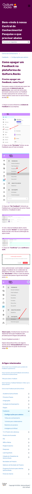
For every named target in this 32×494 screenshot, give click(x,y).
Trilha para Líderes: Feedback (9, 378)
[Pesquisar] (28, 42)
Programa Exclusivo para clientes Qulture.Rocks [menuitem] (13, 469)
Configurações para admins (19, 57)
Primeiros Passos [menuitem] (8, 397)
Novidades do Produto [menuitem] (9, 461)
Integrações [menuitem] (6, 400)
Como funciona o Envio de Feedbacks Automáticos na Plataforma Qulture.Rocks (15, 373)
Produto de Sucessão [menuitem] (9, 435)
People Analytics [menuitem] (8, 446)
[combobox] (14, 42)
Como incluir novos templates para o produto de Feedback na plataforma (14, 367)
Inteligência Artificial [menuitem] (11, 428)
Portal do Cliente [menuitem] (8, 474)
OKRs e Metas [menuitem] (7, 442)
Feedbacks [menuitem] (6, 411)
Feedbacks (5, 57)
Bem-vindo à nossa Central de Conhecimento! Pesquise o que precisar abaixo (14, 30)
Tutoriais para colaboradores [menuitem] (13, 421)
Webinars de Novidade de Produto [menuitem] (13, 465)
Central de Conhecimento (10, 53)
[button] (28, 394)
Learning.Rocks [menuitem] (7, 453)
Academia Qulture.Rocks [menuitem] (10, 393)
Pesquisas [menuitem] (6, 449)
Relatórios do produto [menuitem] (11, 425)
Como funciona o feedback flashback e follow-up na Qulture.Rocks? (16, 383)
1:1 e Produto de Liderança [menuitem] (11, 432)
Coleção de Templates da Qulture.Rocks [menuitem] (10, 457)
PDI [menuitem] (4, 439)
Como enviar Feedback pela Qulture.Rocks (13, 388)
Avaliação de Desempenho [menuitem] (11, 404)
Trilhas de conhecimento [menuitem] (12, 418)
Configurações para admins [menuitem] (14, 414)
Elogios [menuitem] (5, 407)
